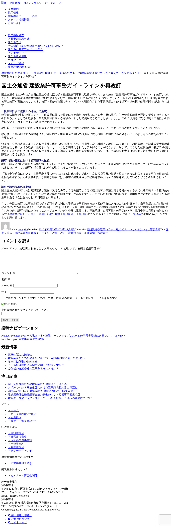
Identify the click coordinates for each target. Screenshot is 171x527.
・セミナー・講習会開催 (22, 475)
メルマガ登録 (16, 63)
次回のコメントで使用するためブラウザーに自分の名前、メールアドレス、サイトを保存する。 (62, 298)
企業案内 (13, 9)
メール (7, 285)
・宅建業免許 (16, 443)
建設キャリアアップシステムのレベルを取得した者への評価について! (50, 398)
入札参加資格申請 (18, 38)
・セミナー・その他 (20, 450)
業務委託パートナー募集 (22, 16)
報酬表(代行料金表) (19, 66)
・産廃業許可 (16, 447)
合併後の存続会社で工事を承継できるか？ (33, 368)
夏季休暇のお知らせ (20, 354)
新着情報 (154, 229)
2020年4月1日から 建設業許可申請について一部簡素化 (40, 391)
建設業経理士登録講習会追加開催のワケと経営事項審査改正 (44, 394)
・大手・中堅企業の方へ (22, 420)
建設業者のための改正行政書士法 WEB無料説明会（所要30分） (47, 358)
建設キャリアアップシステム (25, 49)
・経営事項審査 (17, 436)
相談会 (137, 214)
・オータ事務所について (22, 413)
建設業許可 (14, 42)
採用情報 (13, 12)
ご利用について (20, 518)
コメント (8, 273)
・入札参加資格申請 (20, 440)
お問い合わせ (16, 23)
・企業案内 (14, 417)
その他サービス (17, 52)
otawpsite (23, 229)
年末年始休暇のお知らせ (22, 361)
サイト (5, 291)
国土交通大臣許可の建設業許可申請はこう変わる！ (38, 384)
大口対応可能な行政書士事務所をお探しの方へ (36, 45)
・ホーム (13, 410)
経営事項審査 (16, 35)
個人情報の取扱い (21, 515)
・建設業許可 (16, 433)
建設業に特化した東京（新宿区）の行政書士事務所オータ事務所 (48, 214)
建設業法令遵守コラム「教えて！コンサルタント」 (117, 229)
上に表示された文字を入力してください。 (26, 309)
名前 (5, 279)
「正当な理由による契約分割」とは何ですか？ (36, 365)
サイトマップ (18, 522)
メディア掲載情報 (18, 19)
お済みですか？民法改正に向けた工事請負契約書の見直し (42, 387)
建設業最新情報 (17, 56)
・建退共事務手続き (20, 463)
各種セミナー (16, 59)
